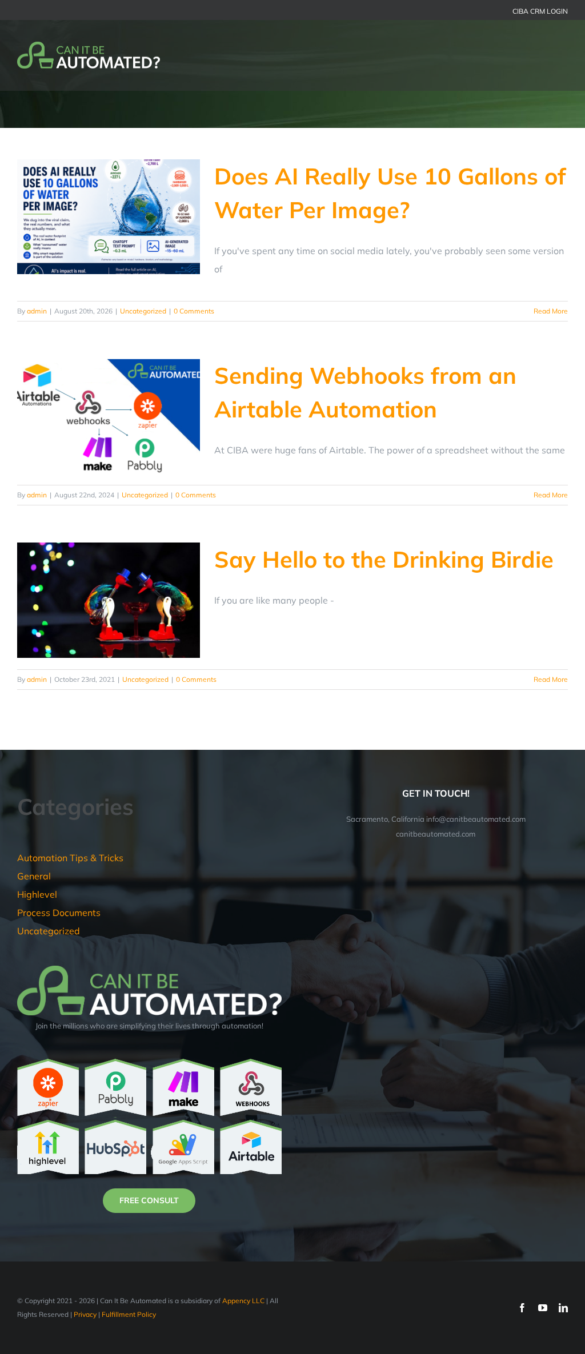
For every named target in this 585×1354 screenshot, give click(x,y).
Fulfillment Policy (129, 1314)
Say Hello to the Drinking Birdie (384, 559)
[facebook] (522, 1307)
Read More (551, 311)
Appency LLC (243, 1300)
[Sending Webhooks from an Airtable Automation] (108, 416)
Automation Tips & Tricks (70, 857)
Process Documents (59, 912)
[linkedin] (563, 1307)
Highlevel (37, 894)
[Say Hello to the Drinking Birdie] (108, 600)
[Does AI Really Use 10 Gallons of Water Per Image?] (108, 217)
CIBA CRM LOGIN (540, 11)
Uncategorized (143, 311)
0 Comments (194, 311)
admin (37, 311)
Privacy (85, 1314)
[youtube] (542, 1307)
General (34, 876)
